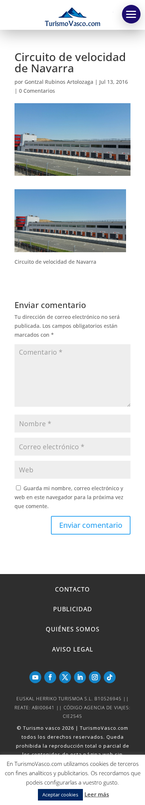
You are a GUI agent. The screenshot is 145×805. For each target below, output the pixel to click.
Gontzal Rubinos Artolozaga (59, 81)
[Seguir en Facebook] (50, 677)
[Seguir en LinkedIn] (80, 677)
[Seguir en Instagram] (95, 677)
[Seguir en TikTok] (110, 677)
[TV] (131, 14)
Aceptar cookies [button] (60, 794)
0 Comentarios (37, 90)
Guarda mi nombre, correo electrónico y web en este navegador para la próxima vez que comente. (68, 497)
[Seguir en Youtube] (35, 677)
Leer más (96, 794)
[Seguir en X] (65, 677)
